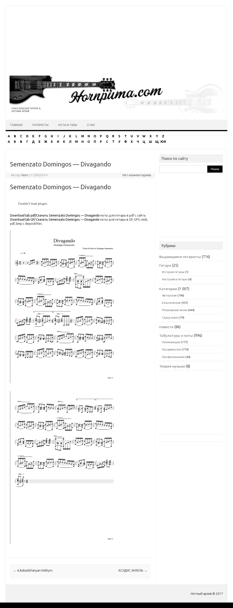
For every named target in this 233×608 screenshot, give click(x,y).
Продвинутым (171, 349)
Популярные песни (174, 310)
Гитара (165, 265)
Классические (171, 302)
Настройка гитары (174, 279)
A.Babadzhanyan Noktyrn (33, 570)
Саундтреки (170, 317)
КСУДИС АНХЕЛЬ (133, 570)
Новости (166, 327)
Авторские (169, 295)
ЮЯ (163, 141)
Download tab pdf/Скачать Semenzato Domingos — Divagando (55, 215)
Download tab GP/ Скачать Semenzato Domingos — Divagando (54, 219)
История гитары (173, 271)
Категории (168, 289)
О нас (91, 124)
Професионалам (173, 356)
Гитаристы (40, 124)
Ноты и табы (67, 124)
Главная (16, 124)
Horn (24, 175)
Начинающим (171, 342)
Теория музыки (172, 366)
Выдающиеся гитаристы (180, 257)
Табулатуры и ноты (176, 335)
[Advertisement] (116, 37)
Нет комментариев (136, 175)
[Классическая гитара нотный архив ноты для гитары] (116, 112)
